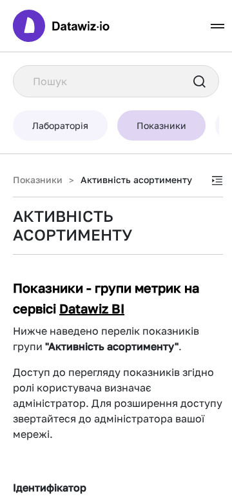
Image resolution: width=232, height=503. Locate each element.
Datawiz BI (91, 308)
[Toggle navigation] (217, 26)
